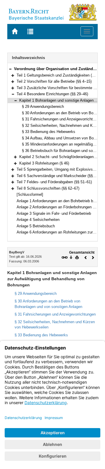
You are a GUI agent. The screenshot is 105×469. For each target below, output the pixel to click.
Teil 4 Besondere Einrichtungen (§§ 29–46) (52, 94)
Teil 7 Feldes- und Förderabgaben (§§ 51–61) (54, 182)
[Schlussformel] (30, 194)
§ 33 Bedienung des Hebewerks (48, 131)
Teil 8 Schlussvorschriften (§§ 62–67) (48, 188)
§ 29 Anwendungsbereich (43, 106)
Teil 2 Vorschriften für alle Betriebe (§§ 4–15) (54, 81)
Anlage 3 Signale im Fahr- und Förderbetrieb (54, 213)
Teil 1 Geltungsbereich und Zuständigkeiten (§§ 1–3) (60, 75)
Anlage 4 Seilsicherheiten (38, 219)
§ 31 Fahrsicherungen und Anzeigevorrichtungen (62, 119)
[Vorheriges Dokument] (86, 257)
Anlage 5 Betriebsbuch (36, 226)
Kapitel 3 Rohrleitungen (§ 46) (44, 163)
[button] (10, 69)
